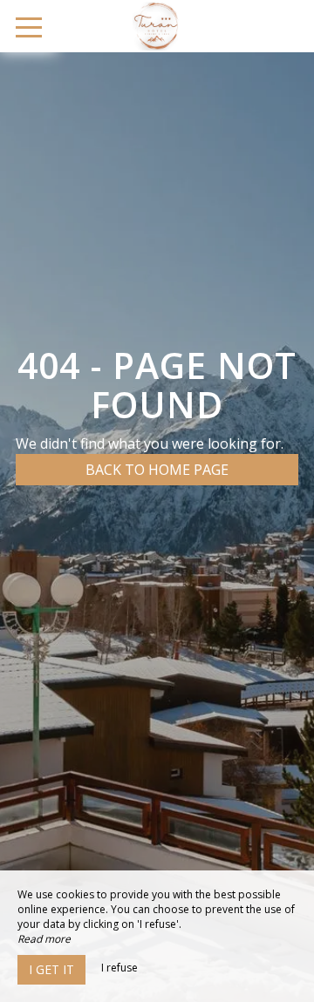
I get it (51, 969)
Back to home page (157, 469)
